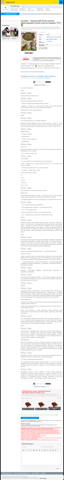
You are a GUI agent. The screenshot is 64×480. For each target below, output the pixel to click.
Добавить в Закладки (11, 13)
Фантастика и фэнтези (15, 10)
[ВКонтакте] (25, 53)
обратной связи (43, 478)
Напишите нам (35, 60)
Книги (47, 39)
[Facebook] (27, 53)
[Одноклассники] (29, 53)
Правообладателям (7, 473)
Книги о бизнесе (31, 10)
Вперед (48, 82)
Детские (51, 39)
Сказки (55, 39)
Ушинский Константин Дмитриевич (53, 36)
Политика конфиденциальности (22, 473)
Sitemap (43, 473)
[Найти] (61, 7)
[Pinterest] (30, 53)
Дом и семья (48, 10)
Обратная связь (35, 473)
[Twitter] (32, 53)
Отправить (57, 468)
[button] (23, 450)
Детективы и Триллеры (24, 10)
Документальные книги (42, 10)
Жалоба (25, 59)
